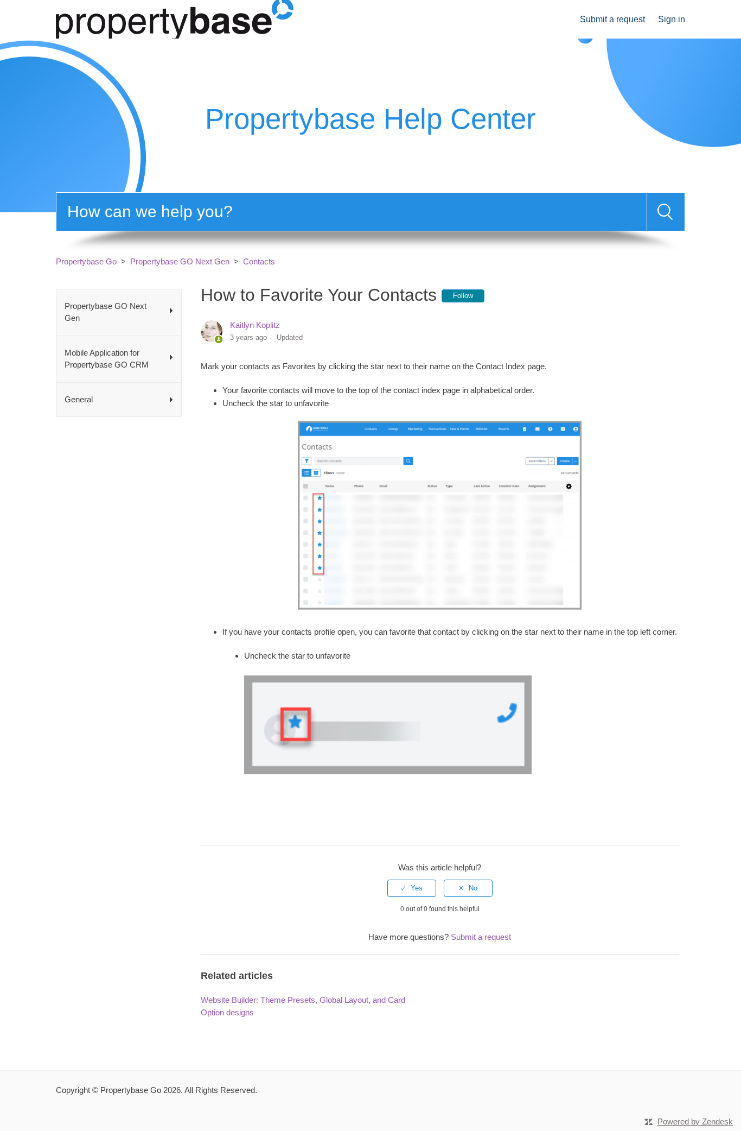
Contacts (259, 261)
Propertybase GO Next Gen (179, 261)
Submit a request (612, 19)
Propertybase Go (86, 261)
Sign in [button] (671, 19)
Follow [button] (463, 296)
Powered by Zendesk (695, 1121)
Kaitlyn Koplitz (255, 325)
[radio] (411, 888)
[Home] (174, 18)
